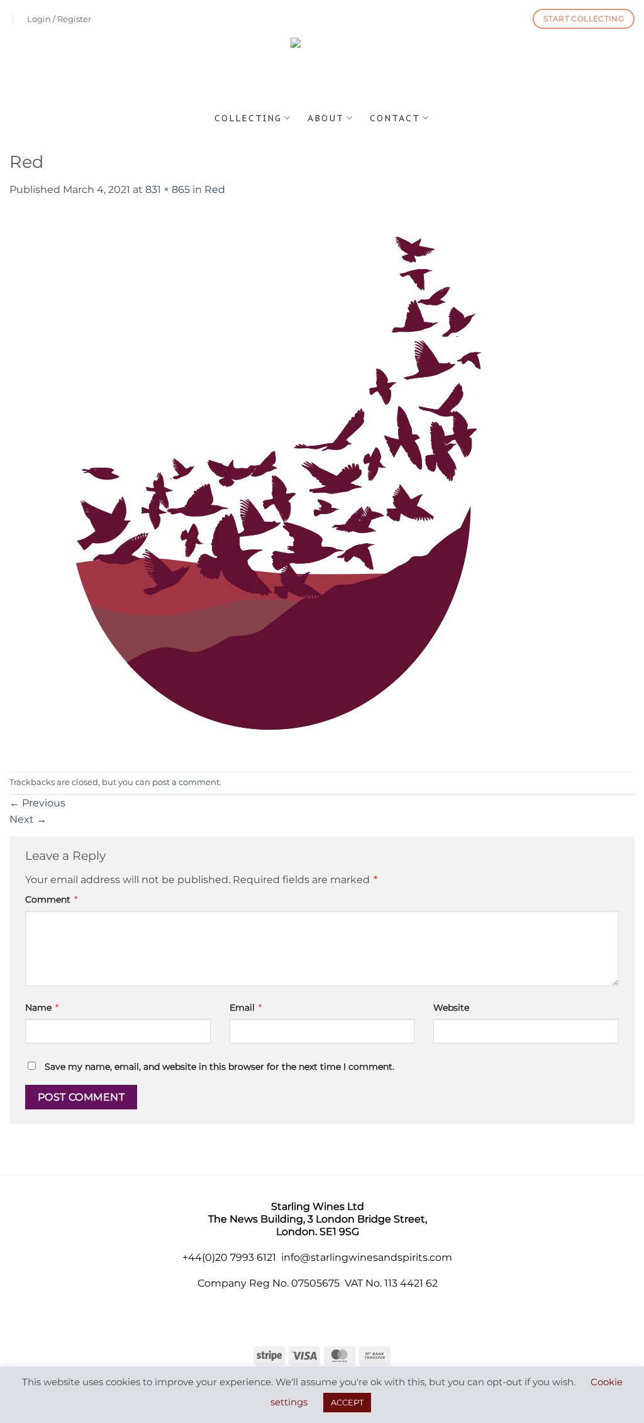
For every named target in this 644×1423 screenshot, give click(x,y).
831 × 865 (167, 189)
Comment (51, 899)
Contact (395, 118)
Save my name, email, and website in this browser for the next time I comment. (219, 1066)
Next (28, 819)
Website (451, 1007)
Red (214, 189)
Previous (37, 803)
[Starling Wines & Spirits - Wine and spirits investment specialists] (322, 71)
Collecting (248, 118)
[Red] (270, 484)
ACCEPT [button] (347, 1402)
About (326, 118)
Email (246, 1007)
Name (41, 1007)
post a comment (185, 782)
